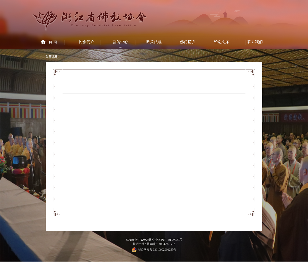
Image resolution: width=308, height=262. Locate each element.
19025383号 (175, 240)
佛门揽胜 (187, 42)
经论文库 (221, 42)
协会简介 (86, 42)
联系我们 (255, 42)
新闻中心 (120, 42)
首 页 (53, 42)
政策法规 (154, 42)
